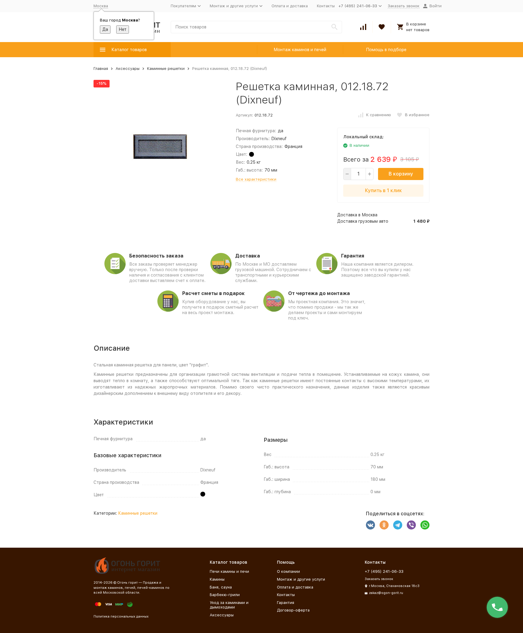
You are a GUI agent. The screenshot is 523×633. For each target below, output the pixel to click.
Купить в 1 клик (383, 190)
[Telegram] (397, 525)
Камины (217, 579)
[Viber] (411, 525)
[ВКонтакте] (370, 525)
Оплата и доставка (289, 6)
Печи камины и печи (229, 571)
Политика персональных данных (121, 616)
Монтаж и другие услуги (301, 579)
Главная (101, 68)
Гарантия (285, 602)
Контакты (326, 6)
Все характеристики (256, 179)
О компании (288, 571)
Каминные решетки (166, 68)
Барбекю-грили (225, 594)
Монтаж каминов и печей (300, 49)
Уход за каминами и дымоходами (229, 605)
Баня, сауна (221, 587)
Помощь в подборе (386, 49)
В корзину (401, 174)
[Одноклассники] (384, 525)
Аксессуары (128, 68)
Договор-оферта (293, 610)
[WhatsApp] (424, 525)
